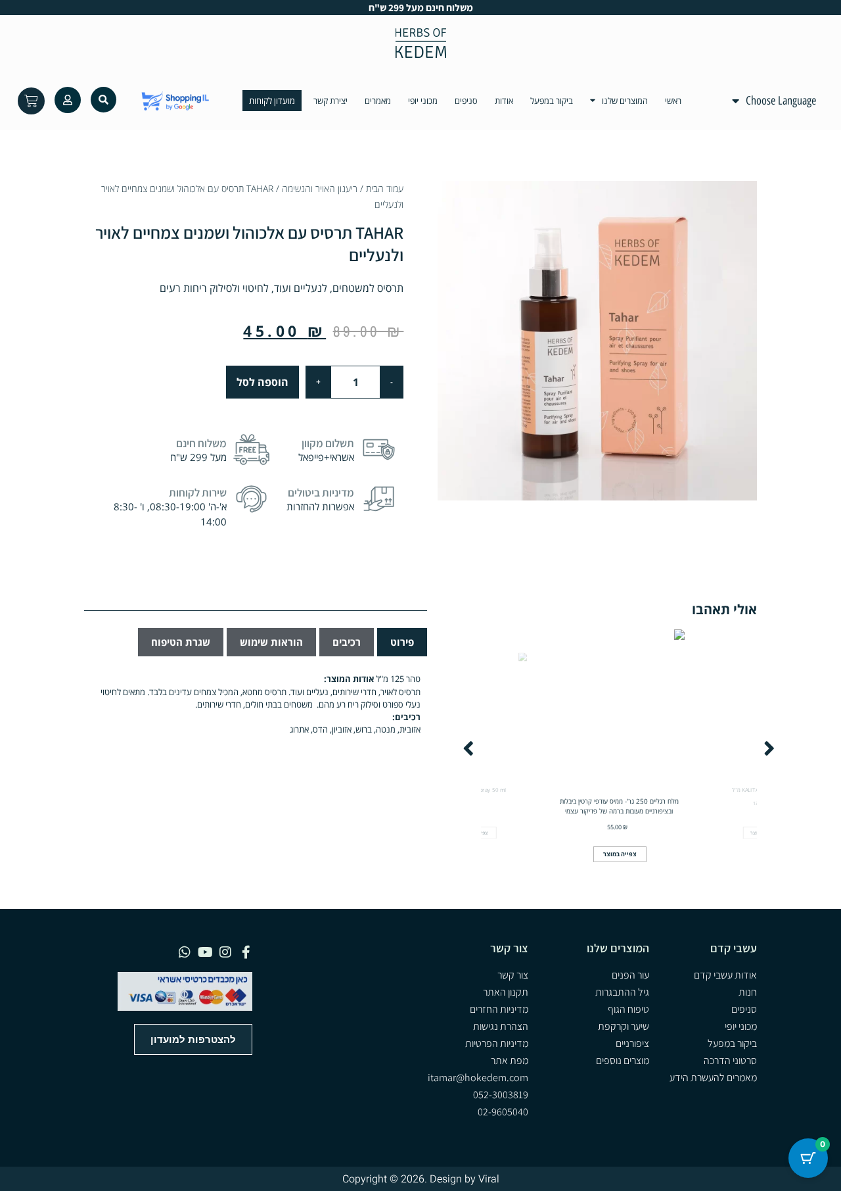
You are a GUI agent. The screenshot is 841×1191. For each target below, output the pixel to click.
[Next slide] (769, 748)
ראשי (673, 101)
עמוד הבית (384, 188)
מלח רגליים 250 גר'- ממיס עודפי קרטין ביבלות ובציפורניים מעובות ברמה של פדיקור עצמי (619, 805)
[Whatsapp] (184, 952)
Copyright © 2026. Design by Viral (420, 1179)
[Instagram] (225, 952)
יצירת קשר (330, 101)
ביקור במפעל (551, 101)
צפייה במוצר (620, 854)
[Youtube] (205, 952)
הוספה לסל (262, 382)
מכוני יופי (423, 101)
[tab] (402, 642)
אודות (504, 101)
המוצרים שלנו (625, 101)
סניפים (466, 101)
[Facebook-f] (245, 952)
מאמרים (378, 101)
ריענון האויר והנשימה (319, 188)
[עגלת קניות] (31, 100)
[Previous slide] (468, 748)
